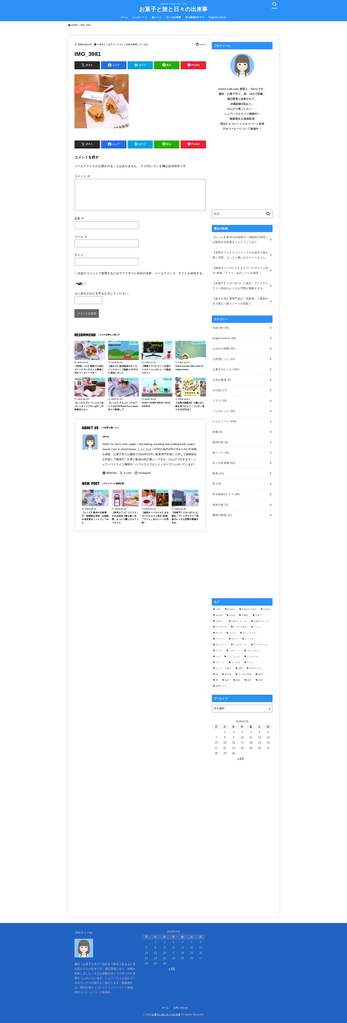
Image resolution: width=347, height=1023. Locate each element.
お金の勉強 (222, 379)
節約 (227, 680)
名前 (79, 218)
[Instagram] (142, 473)
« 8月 (240, 758)
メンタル (235, 662)
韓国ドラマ (221, 686)
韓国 (260, 680)
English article (217, 17)
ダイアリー (221, 644)
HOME (74, 25)
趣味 (238, 680)
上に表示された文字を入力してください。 (102, 293)
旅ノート (157, 17)
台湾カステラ (256, 668)
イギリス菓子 (240, 627)
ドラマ (220, 400)
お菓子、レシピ (239, 621)
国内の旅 (220, 442)
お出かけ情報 (224, 348)
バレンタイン (253, 650)
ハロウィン (234, 650)
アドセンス (221, 627)
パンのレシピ (224, 411)
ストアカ (249, 639)
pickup (219, 615)
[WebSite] (109, 473)
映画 (218, 473)
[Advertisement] (242, 172)
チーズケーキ (260, 644)
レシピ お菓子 (223, 668)
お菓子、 (220, 621)
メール (80, 236)
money (266, 609)
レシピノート (140, 17)
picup (232, 615)
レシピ (250, 662)
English (231, 609)
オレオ (219, 633)
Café (218, 609)
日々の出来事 (173, 17)
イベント (258, 627)
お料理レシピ (224, 359)
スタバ (234, 639)
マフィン (220, 662)
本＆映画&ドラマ (194, 17)
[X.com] (125, 473)
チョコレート (240, 644)
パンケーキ (252, 656)
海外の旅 (220, 504)
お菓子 (258, 615)
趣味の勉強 (222, 515)
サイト (78, 255)
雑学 (249, 680)
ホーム (124, 17)
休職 (217, 431)
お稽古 (245, 615)
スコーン (220, 639)
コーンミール (249, 633)
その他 (220, 390)
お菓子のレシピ (226, 369)
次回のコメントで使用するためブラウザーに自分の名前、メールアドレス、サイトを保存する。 (141, 273)
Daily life (221, 327)
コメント (82, 176)
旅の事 (228, 674)
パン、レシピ (233, 656)
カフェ (232, 633)
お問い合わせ (180, 1007)
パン (218, 656)
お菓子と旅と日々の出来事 (173, 9)
